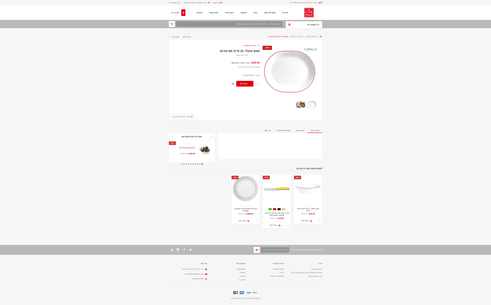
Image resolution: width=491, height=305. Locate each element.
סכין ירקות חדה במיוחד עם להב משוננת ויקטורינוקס (277, 214)
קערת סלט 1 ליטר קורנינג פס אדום (308, 210)
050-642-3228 (190, 3)
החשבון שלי (173, 3)
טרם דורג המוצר (242, 55)
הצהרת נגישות (316, 269)
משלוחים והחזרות (277, 276)
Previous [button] (211, 136)
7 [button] (188, 164)
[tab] (315, 130)
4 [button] (195, 164)
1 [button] (202, 164)
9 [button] (183, 164)
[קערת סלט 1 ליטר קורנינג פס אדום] (308, 188)
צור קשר (216, 3)
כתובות (243, 273)
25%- (172, 143)
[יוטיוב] (172, 250)
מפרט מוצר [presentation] (300, 130)
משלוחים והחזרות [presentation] (283, 130)
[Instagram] (178, 250)
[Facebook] (184, 250)
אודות (281, 273)
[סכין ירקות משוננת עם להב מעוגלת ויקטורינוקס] (277, 188)
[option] (311, 105)
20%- (266, 177)
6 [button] (190, 164)
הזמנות (243, 276)
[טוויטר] (190, 250)
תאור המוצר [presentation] (314, 130)
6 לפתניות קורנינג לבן (187, 148)
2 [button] (199, 164)
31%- (235, 177)
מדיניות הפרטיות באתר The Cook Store (306, 273)
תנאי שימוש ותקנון (315, 276)
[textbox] (229, 24)
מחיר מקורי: (244, 63)
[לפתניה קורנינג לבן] (205, 150)
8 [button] (186, 164)
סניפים (199, 13)
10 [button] (181, 164)
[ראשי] (321, 37)
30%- (267, 47)
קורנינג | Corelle (250, 46)
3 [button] (197, 164)
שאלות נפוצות (278, 269)
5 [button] (193, 164)
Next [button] (172, 136)
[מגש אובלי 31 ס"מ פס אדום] (311, 105)
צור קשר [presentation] (267, 130)
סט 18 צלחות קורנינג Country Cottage (245, 210)
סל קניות (242, 280)
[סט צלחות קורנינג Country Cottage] (246, 188)
